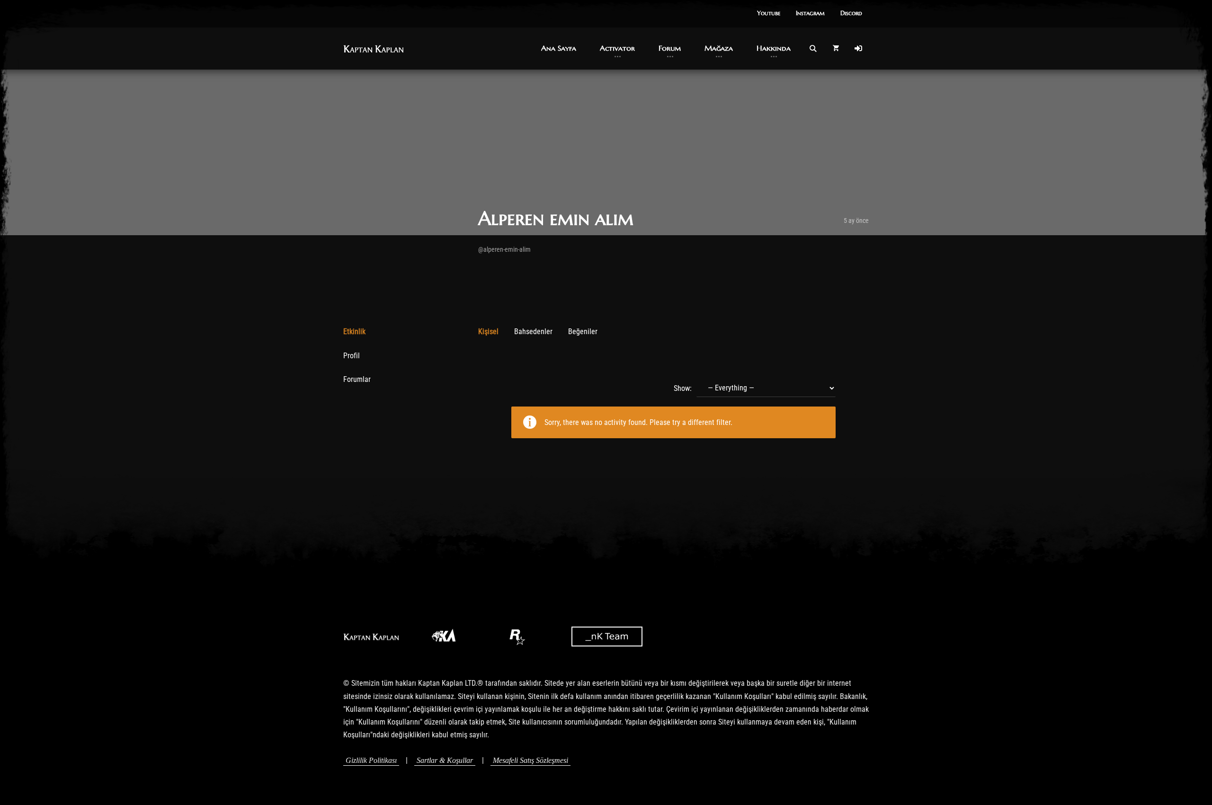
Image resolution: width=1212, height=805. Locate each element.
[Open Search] (812, 48)
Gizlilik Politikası (371, 760)
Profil (351, 355)
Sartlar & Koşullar (445, 760)
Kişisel (488, 331)
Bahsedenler (533, 331)
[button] (768, 13)
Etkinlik (354, 331)
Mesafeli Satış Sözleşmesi (530, 760)
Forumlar (357, 379)
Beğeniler (582, 331)
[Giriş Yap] (858, 48)
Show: (683, 388)
